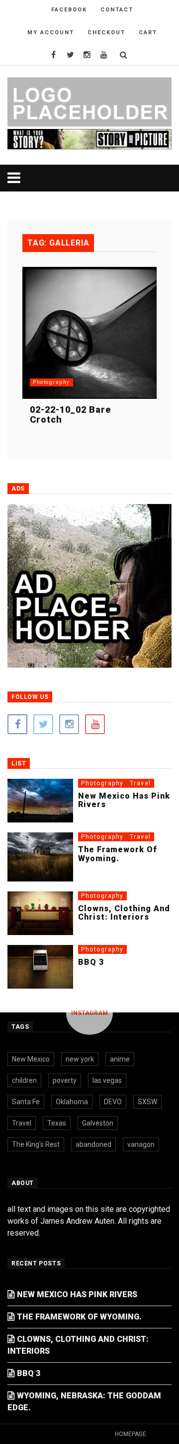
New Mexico (31, 1059)
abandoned (93, 1144)
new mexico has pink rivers (124, 800)
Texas (56, 1123)
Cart (148, 32)
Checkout (106, 32)
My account (50, 32)
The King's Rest (36, 1144)
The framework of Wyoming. (117, 854)
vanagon (141, 1144)
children (24, 1080)
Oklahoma (72, 1102)
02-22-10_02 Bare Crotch (70, 414)
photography (51, 382)
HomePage (130, 1434)
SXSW (147, 1102)
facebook (69, 9)
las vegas (107, 1080)
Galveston (97, 1123)
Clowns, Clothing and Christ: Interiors (124, 913)
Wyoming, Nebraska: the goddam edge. (84, 1401)
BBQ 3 (91, 962)
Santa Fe (26, 1102)
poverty (65, 1080)
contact (116, 9)
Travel (140, 783)
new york (80, 1059)
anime (120, 1059)
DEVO (113, 1102)
